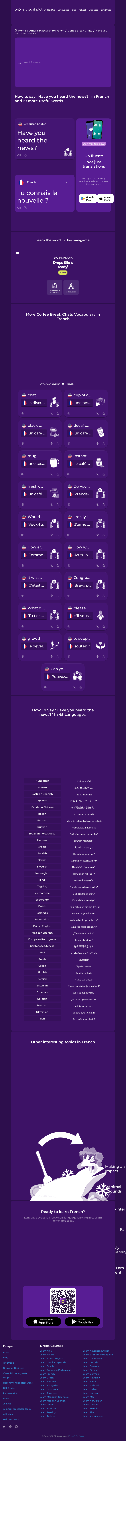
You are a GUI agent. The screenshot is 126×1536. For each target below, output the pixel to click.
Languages (63, 10)
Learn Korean (90, 1393)
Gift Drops (106, 10)
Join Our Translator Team (17, 1409)
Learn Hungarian (49, 1385)
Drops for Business (13, 1368)
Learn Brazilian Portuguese (98, 1354)
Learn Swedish (91, 1408)
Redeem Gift (10, 1393)
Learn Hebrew (48, 1381)
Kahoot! (82, 10)
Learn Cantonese (92, 1358)
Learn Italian (90, 1389)
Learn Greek (47, 1377)
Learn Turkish (47, 1416)
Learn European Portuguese (55, 1370)
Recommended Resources (18, 1382)
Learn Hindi (89, 1381)
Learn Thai (88, 1412)
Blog (73, 10)
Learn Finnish (90, 1370)
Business (93, 10)
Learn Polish (47, 1404)
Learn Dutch (47, 1366)
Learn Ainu (46, 1350)
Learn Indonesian (49, 1389)
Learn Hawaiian (91, 1377)
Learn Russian (90, 1404)
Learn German (91, 1373)
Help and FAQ (11, 1419)
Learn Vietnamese (93, 1416)
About (6, 1352)
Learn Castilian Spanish (53, 1362)
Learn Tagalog (48, 1412)
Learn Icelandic (91, 1385)
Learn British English (51, 1358)
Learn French (47, 1373)
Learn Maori (89, 1397)
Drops (52, 10)
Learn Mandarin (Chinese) (54, 1397)
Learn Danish (90, 1362)
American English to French (46, 30)
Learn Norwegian (92, 1400)
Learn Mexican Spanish (53, 1400)
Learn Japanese (48, 1393)
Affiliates (8, 1414)
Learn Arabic (47, 1354)
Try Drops (8, 1362)
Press (6, 1398)
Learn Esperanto (92, 1366)
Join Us (7, 1403)
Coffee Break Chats (80, 30)
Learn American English (96, 1350)
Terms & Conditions (76, 1436)
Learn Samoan (48, 1408)
